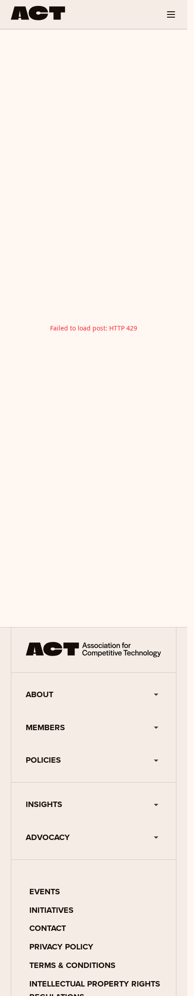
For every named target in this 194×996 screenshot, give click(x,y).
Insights (44, 804)
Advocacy (48, 837)
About (39, 694)
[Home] (38, 13)
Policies (43, 760)
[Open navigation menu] (171, 14)
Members (45, 727)
